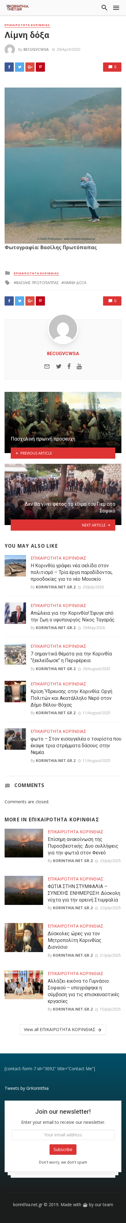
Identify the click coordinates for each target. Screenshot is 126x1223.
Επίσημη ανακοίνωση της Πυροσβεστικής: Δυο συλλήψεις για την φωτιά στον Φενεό (83, 846)
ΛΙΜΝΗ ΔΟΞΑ (75, 282)
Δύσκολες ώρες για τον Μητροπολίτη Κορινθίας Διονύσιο (75, 940)
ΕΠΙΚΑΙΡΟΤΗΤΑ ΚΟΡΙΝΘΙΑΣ (27, 25)
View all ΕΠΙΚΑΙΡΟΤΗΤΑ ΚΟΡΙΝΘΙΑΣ (59, 1029)
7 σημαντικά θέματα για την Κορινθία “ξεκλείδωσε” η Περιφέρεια (71, 657)
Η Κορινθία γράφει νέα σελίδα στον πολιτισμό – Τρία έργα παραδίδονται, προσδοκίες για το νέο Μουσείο (72, 572)
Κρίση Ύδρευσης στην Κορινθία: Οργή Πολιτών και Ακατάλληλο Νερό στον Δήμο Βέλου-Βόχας (71, 698)
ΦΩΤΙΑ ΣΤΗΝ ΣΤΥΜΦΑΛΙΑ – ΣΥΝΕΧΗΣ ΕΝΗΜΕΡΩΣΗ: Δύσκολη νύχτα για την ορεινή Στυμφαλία (84, 893)
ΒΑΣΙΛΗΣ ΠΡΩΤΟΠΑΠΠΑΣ (37, 282)
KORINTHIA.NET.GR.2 (56, 587)
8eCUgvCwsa (36, 49)
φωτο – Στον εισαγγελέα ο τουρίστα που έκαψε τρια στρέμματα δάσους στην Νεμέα (76, 745)
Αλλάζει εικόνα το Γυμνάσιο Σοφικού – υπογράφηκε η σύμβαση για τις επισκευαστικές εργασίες (84, 991)
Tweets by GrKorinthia (27, 1088)
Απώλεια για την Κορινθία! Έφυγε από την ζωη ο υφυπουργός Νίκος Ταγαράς (73, 616)
